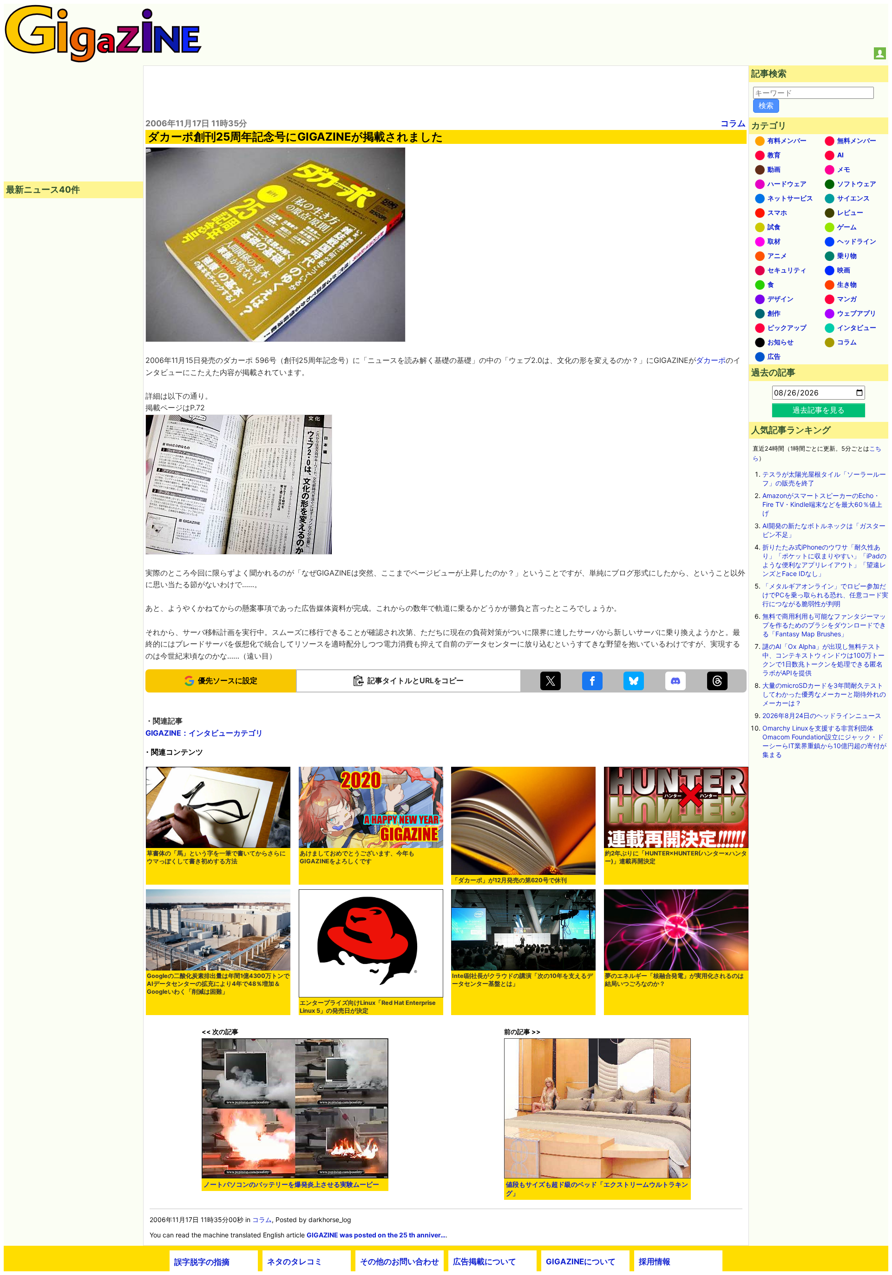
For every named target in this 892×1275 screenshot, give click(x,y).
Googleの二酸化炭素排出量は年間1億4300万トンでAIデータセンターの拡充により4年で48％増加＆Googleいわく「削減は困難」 (218, 983)
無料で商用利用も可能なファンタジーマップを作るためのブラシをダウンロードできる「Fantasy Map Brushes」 (824, 625)
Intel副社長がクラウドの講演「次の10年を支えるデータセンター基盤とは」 (522, 979)
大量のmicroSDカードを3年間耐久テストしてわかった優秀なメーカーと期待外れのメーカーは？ (824, 694)
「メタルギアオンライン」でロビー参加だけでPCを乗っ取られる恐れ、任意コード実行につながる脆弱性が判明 (825, 595)
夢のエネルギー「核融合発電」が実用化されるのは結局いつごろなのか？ (674, 979)
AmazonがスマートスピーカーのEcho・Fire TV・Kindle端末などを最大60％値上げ (822, 504)
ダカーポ (711, 360)
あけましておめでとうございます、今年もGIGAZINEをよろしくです (357, 857)
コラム (733, 123)
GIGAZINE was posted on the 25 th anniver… (376, 1235)
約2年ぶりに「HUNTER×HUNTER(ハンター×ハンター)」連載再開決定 (676, 857)
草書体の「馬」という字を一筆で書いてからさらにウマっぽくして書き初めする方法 (216, 857)
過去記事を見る (819, 409)
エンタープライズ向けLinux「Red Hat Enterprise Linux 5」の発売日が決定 (368, 1006)
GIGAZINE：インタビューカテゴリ (204, 733)
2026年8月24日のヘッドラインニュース (821, 715)
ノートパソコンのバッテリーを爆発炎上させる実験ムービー (291, 1184)
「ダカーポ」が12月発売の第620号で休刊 (509, 880)
